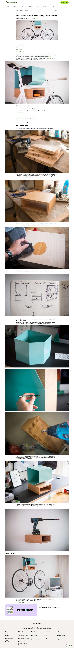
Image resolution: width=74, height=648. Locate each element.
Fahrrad (32, 53)
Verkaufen (22, 6)
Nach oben (70, 645)
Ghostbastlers (36, 18)
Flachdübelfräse (20, 112)
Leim (18, 114)
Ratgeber (31, 6)
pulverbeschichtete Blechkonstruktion (26, 110)
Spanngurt (29, 118)
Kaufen (14, 6)
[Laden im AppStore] (21, 610)
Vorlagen (45, 6)
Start (17, 10)
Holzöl (18, 116)
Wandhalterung (49, 56)
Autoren (52, 6)
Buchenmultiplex (20, 108)
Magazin (21, 10)
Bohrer (18, 120)
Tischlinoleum (18, 600)
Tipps (38, 6)
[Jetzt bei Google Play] (29, 610)
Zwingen (34, 118)
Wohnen (7, 6)
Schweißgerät (52, 270)
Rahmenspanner (20, 118)
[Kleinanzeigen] (11, 2)
